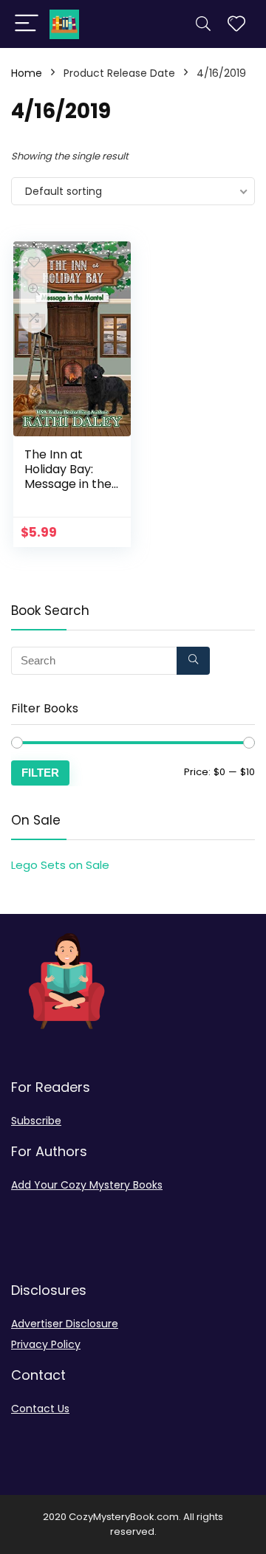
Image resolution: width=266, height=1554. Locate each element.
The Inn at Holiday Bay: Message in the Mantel (68, 476)
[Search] (203, 24)
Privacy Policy (46, 1344)
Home (26, 73)
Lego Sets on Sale (60, 865)
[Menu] (26, 24)
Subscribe (36, 1120)
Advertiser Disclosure (64, 1323)
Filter (40, 772)
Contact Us (40, 1408)
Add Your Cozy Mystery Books (87, 1184)
